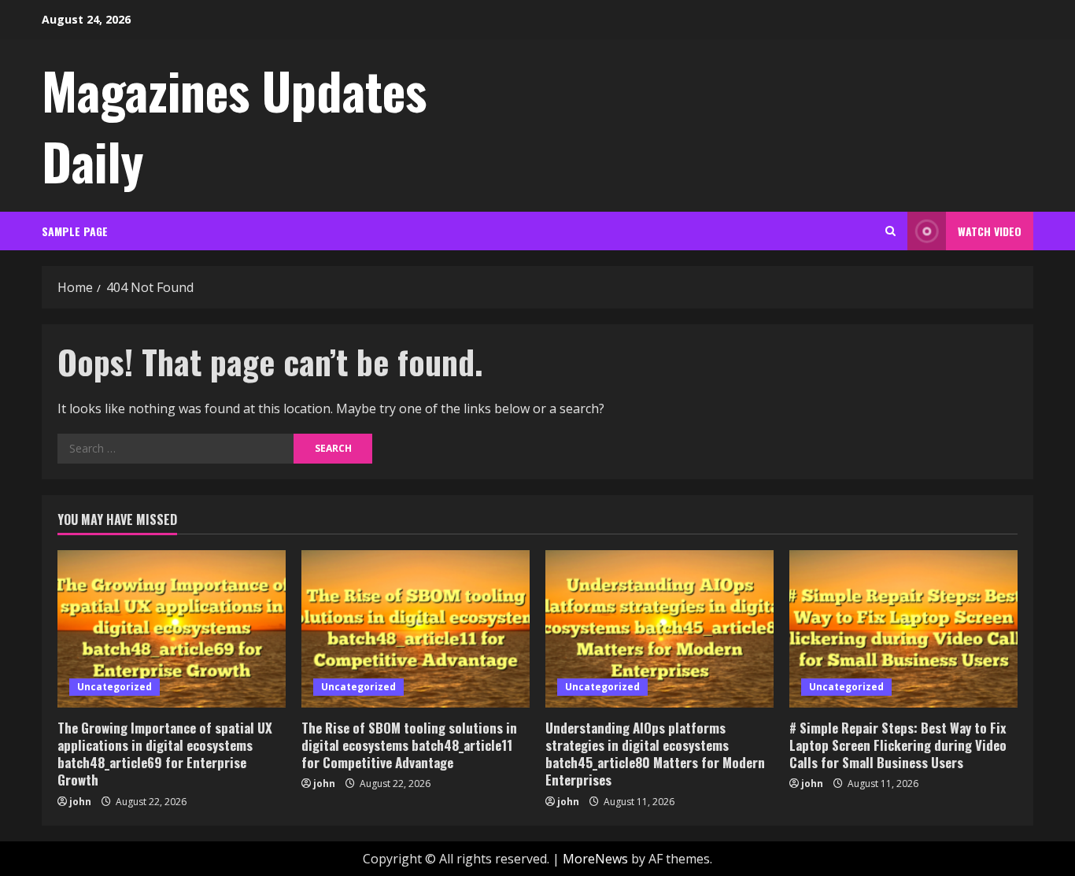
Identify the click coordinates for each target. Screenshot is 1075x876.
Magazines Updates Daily (234, 125)
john (80, 801)
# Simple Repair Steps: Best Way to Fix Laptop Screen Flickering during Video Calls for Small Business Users (898, 745)
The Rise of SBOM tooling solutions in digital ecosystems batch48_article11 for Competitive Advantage (409, 745)
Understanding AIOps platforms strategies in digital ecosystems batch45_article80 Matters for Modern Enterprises (655, 753)
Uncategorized (114, 686)
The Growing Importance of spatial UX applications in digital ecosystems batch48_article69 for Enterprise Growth (164, 753)
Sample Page (75, 231)
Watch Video (989, 231)
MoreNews (595, 858)
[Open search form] (890, 231)
